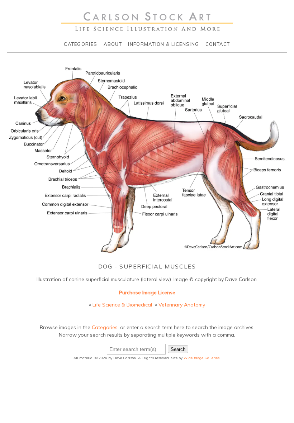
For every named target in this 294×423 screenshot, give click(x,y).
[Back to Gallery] (147, 252)
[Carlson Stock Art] (147, 28)
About (113, 44)
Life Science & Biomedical (122, 304)
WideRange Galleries (201, 358)
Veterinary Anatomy (181, 304)
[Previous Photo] (3, 169)
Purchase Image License (147, 292)
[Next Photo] (291, 169)
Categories (80, 44)
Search (178, 349)
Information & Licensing (163, 44)
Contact (217, 44)
